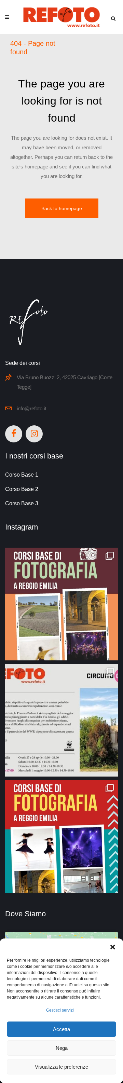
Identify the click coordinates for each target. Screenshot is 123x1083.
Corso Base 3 (21, 503)
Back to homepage (61, 208)
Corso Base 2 (21, 489)
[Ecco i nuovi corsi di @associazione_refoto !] (61, 604)
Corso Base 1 (21, 475)
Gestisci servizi (60, 1010)
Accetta (61, 1029)
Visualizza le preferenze (61, 1067)
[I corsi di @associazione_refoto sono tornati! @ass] (61, 836)
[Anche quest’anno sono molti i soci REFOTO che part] (61, 720)
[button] (112, 947)
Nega (62, 1048)
